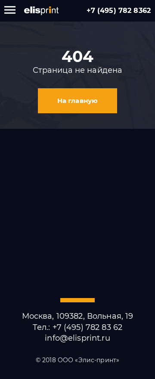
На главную (77, 100)
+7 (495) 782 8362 (119, 10)
